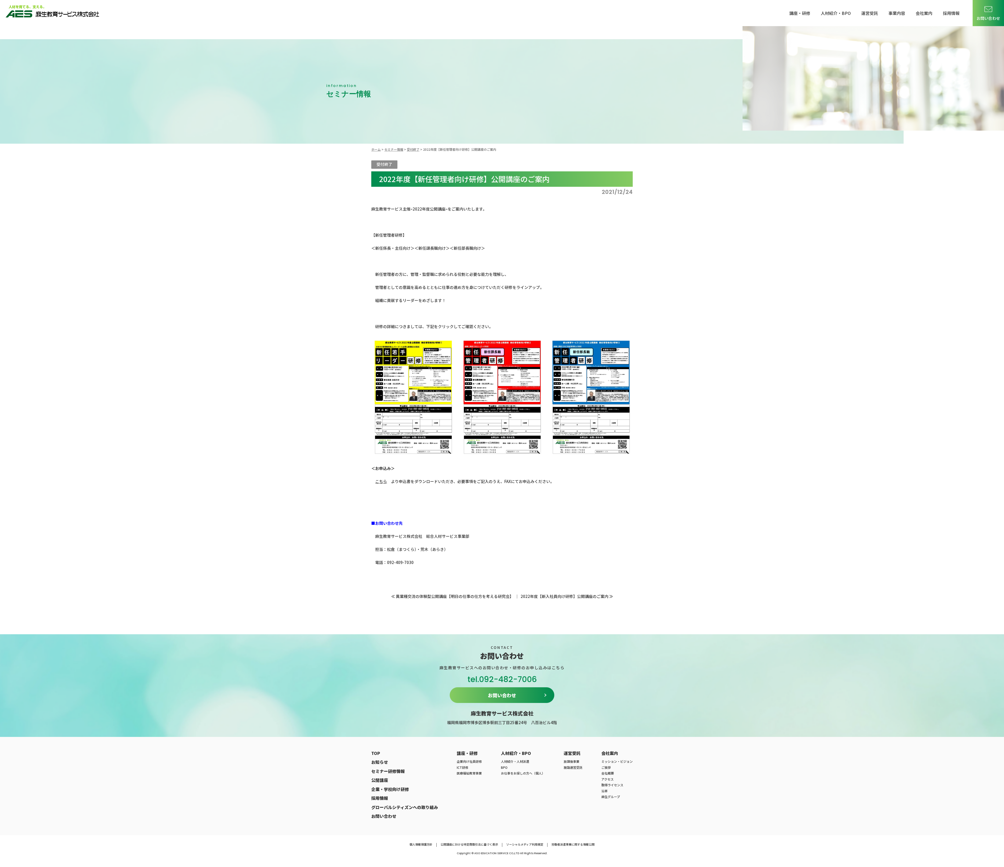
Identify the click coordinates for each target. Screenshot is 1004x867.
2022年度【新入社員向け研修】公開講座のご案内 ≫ (567, 596)
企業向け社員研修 (469, 761)
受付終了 (413, 149)
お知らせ (379, 762)
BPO (504, 767)
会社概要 (607, 773)
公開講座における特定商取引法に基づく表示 (469, 844)
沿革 (604, 791)
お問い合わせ (988, 18)
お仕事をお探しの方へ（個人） (523, 773)
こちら (381, 481)
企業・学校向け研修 (390, 789)
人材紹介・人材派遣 (515, 761)
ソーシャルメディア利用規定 (524, 844)
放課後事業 (571, 761)
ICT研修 (462, 767)
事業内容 (896, 13)
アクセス (607, 779)
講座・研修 (799, 13)
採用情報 (951, 13)
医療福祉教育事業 (469, 773)
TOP (375, 753)
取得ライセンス (612, 785)
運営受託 (869, 13)
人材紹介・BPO (836, 13)
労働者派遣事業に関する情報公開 (573, 844)
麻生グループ (610, 796)
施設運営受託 (573, 767)
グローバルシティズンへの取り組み (404, 807)
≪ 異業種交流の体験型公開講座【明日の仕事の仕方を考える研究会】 (452, 596)
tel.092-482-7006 (502, 679)
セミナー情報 (393, 149)
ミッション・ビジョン (617, 761)
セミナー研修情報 (388, 771)
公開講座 (379, 780)
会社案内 (924, 13)
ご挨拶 (606, 767)
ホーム (376, 149)
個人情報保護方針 (420, 844)
